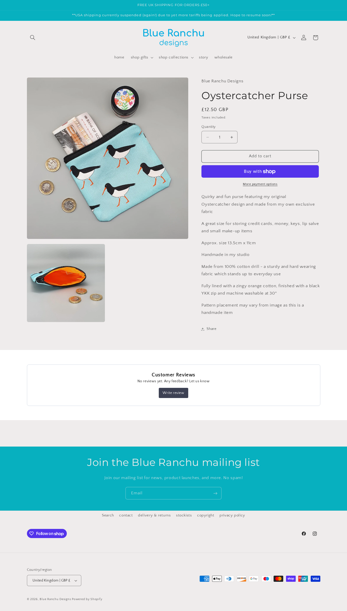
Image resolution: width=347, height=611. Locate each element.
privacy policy (232, 515)
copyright (205, 515)
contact (126, 515)
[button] (33, 37)
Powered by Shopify (87, 599)
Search (108, 515)
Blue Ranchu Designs (55, 599)
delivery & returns (154, 515)
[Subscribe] (215, 493)
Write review (173, 393)
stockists (184, 515)
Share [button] (211, 329)
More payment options (260, 184)
